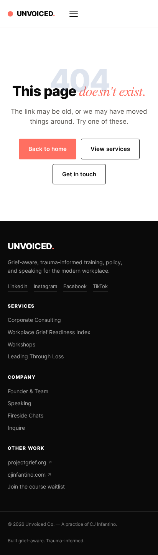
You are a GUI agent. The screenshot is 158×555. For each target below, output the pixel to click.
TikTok (100, 286)
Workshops (21, 344)
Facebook (75, 286)
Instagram (45, 286)
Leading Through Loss (36, 356)
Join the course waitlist (36, 486)
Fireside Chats (25, 415)
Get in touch (79, 174)
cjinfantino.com (29, 474)
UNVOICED (31, 246)
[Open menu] (74, 14)
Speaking (19, 403)
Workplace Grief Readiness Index (49, 332)
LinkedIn (18, 286)
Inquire (16, 427)
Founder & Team (28, 391)
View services (110, 148)
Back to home (47, 148)
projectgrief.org (30, 462)
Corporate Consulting (34, 319)
